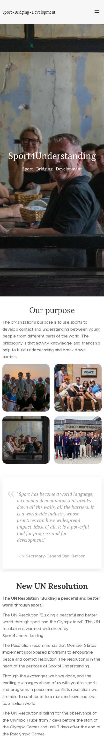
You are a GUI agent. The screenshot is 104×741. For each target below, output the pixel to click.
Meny (97, 12)
